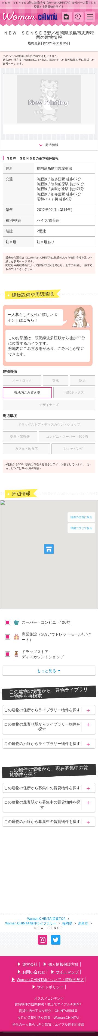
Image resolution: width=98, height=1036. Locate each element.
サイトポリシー (50, 987)
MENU (90, 16)
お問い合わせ (33, 972)
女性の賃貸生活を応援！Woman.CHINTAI (48, 1017)
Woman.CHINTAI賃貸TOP (46, 918)
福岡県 (67, 923)
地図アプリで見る (81, 528)
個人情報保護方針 (63, 964)
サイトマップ (67, 972)
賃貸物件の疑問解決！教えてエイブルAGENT (48, 1004)
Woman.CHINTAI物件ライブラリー (31, 923)
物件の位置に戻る (81, 517)
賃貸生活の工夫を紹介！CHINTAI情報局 (48, 1011)
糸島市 (83, 923)
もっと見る (48, 670)
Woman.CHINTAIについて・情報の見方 (50, 979)
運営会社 (30, 964)
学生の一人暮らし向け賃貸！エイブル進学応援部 (48, 1024)
